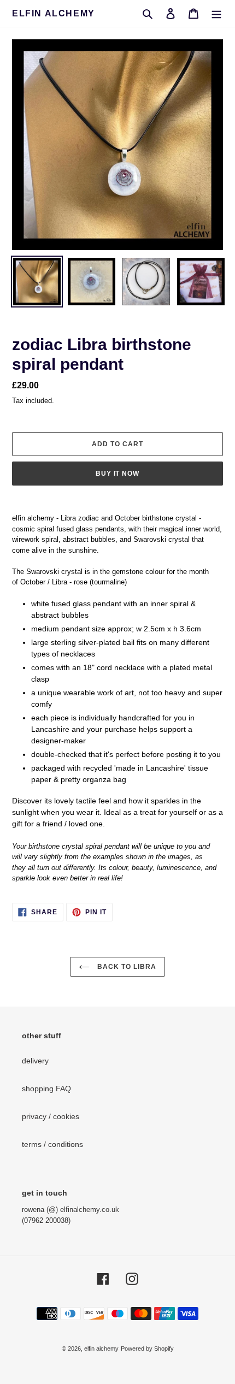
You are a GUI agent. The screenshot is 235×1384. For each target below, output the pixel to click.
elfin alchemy (53, 13)
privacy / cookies (50, 1116)
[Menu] (216, 13)
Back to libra (125, 967)
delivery (35, 1060)
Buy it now (118, 473)
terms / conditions (52, 1144)
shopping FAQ (46, 1088)
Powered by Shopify (147, 1348)
